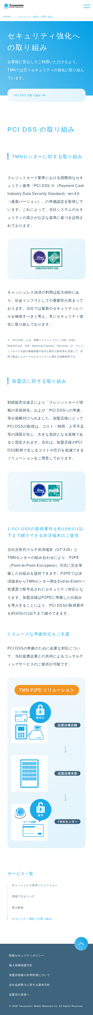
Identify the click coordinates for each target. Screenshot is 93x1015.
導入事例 (17, 907)
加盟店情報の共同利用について (29, 975)
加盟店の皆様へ (19, 994)
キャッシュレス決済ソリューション (35, 885)
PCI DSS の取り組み (27, 95)
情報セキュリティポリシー (26, 955)
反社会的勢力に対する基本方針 (29, 984)
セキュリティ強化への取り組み (32, 918)
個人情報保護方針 (21, 965)
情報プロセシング (23, 896)
